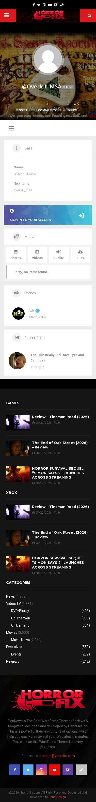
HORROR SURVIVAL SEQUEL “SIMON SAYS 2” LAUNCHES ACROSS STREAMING (58, 473)
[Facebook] (34, 5)
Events (16, 654)
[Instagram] (44, 5)
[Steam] (62, 5)
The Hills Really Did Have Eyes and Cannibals (57, 357)
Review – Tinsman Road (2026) (60, 417)
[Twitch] (56, 5)
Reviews (12, 661)
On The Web (20, 618)
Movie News (20, 640)
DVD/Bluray (20, 611)
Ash (31, 310)
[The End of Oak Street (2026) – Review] (18, 448)
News (10, 596)
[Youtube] (50, 5)
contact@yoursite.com (57, 756)
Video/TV (13, 604)
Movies (11, 632)
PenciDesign (57, 797)
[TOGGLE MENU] (11, 128)
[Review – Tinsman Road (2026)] (18, 422)
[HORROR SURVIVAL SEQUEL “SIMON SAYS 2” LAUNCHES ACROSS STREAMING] (18, 474)
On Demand (20, 625)
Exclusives (14, 647)
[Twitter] (38, 5)
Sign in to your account (31, 219)
